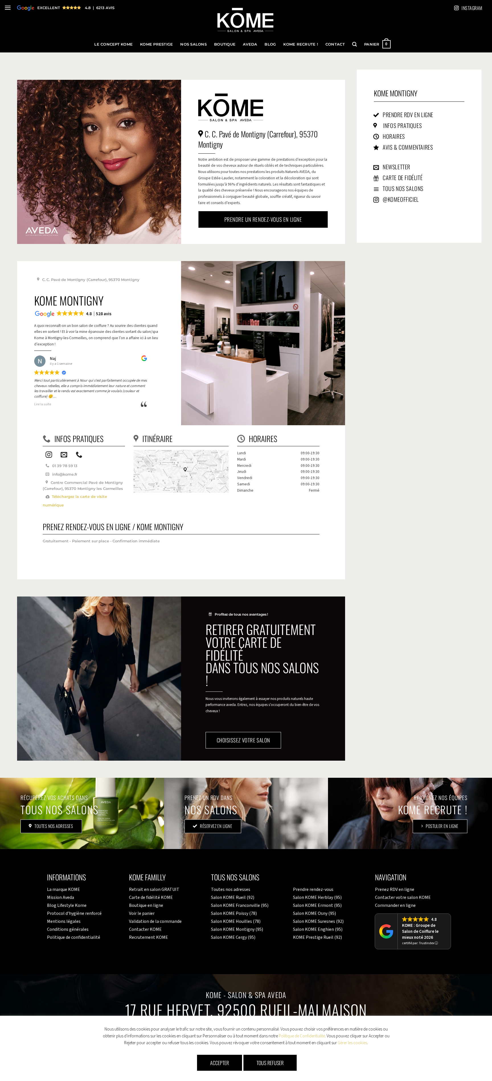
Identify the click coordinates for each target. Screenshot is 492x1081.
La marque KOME (63, 889)
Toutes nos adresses (230, 889)
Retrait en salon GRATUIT (154, 889)
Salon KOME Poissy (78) (234, 913)
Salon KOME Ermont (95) (317, 905)
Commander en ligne (395, 905)
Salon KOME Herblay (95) (317, 897)
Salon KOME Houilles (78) (236, 921)
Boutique (224, 44)
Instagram (472, 8)
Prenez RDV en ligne (394, 889)
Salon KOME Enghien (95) (318, 929)
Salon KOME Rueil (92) (232, 897)
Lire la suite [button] (42, 404)
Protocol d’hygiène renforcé (74, 913)
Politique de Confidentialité (302, 1036)
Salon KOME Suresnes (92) (318, 921)
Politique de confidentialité (73, 937)
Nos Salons (193, 44)
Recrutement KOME (148, 937)
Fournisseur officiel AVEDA (63, 7)
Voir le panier (142, 913)
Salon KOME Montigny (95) (237, 929)
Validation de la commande (155, 921)
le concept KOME (113, 44)
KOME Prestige (156, 44)
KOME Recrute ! (300, 44)
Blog (270, 44)
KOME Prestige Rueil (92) (317, 937)
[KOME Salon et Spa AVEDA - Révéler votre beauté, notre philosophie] (245, 20)
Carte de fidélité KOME (151, 897)
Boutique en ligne (146, 905)
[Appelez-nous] (79, 455)
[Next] (334, 343)
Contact (335, 44)
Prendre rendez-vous (313, 889)
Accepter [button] (219, 1062)
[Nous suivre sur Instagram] (49, 455)
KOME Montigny (395, 92)
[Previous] (191, 343)
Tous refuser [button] (270, 1062)
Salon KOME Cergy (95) (233, 937)
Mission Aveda (60, 897)
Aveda (250, 44)
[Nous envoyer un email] (64, 455)
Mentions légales (64, 921)
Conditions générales (68, 929)
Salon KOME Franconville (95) (239, 905)
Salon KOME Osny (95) (314, 913)
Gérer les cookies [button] (352, 1043)
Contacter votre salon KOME (403, 897)
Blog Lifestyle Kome (67, 905)
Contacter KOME (145, 929)
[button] (7, 8)
